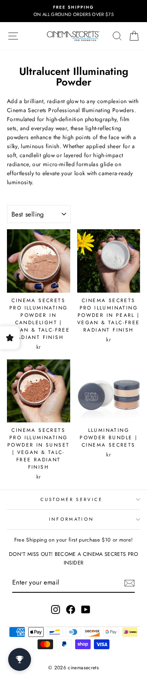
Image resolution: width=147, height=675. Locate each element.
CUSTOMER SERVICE (71, 499)
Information (71, 519)
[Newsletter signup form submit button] (129, 583)
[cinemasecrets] (73, 36)
